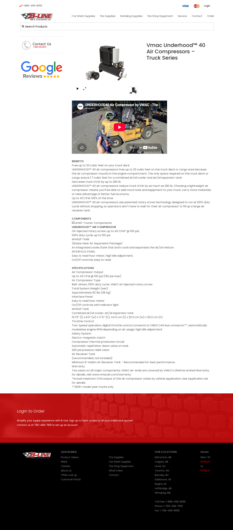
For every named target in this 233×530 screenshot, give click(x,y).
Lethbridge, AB (163, 488)
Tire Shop (114, 466)
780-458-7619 (43, 425)
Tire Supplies (107, 16)
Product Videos (70, 457)
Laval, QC (160, 466)
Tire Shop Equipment (160, 16)
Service (182, 16)
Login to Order (31, 411)
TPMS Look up (69, 475)
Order (210, 16)
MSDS (64, 461)
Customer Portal (71, 479)
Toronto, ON (162, 470)
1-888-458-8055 (32, 5)
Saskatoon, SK (163, 479)
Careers (65, 466)
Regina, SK (161, 484)
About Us (66, 470)
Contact (197, 16)
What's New (116, 470)
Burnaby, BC (162, 475)
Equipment (127, 466)
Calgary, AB (161, 461)
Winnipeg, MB (162, 492)
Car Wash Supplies (83, 16)
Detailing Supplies (131, 16)
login (207, 6)
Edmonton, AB (163, 457)
